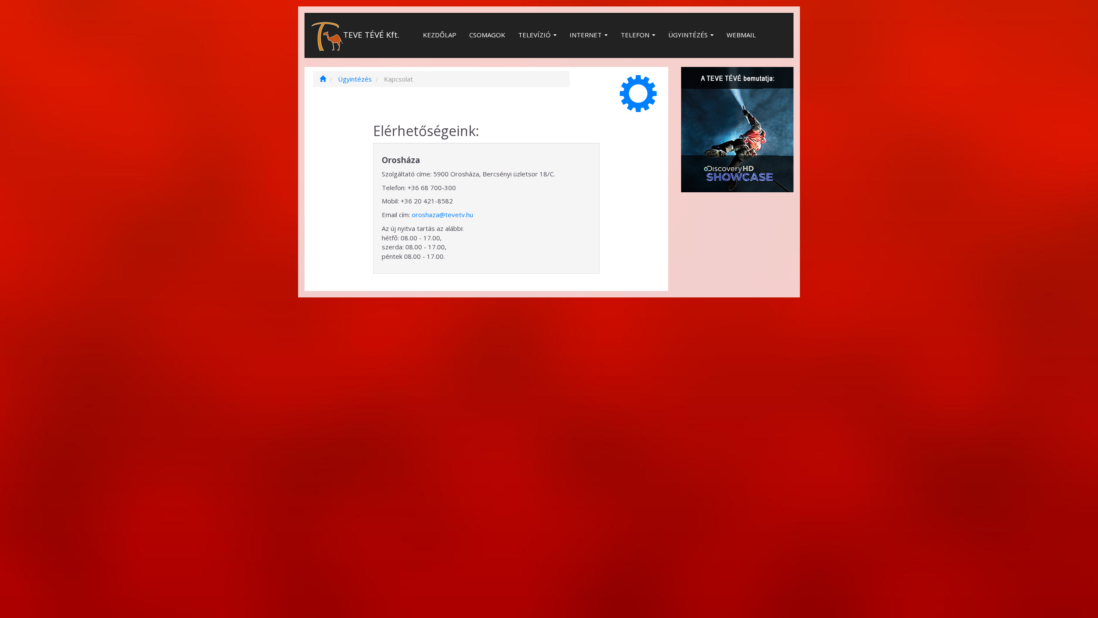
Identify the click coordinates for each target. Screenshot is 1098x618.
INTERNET (586, 34)
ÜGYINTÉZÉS (688, 34)
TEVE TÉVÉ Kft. (371, 34)
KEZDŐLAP (439, 34)
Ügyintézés (355, 79)
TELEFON (636, 34)
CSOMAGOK (487, 34)
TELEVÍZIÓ (535, 34)
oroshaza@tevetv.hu (442, 214)
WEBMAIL (741, 34)
